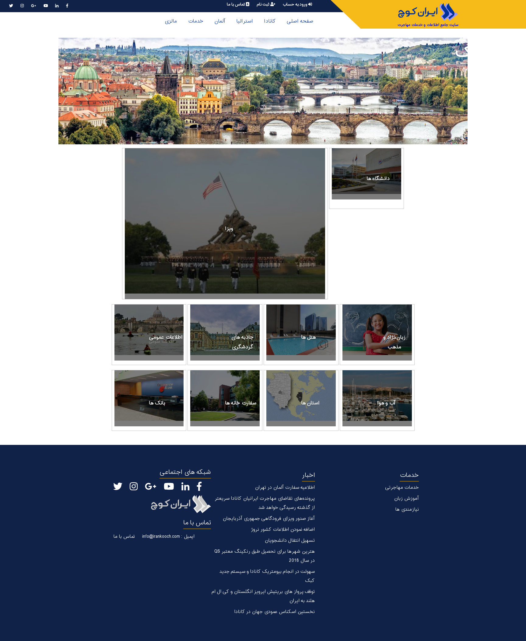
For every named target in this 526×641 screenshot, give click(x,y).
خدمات (195, 21)
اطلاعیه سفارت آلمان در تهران (285, 487)
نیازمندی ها (407, 509)
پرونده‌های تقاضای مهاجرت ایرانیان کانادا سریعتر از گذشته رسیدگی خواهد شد (264, 503)
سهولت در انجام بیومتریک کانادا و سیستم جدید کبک (266, 576)
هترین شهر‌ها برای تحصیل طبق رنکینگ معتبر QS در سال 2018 (264, 556)
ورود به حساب (295, 4)
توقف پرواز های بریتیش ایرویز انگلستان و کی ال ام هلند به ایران (263, 596)
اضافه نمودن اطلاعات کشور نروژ (283, 529)
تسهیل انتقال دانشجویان (290, 540)
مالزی (170, 21)
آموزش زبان (406, 498)
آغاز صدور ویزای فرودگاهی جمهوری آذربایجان (269, 518)
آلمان (219, 21)
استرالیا (244, 21)
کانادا (269, 21)
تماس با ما (236, 4)
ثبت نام (263, 4)
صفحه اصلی (299, 21)
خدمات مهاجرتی (402, 487)
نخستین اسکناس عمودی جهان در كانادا (274, 612)
